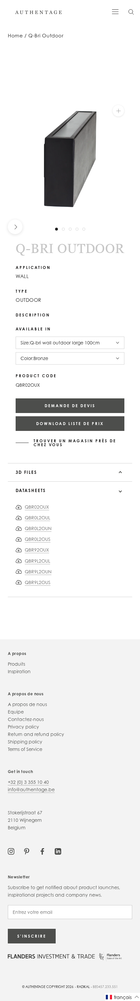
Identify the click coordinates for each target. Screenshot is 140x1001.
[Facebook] (42, 851)
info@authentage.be (31, 789)
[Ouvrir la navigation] (115, 11)
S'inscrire (31, 936)
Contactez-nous (26, 719)
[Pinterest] (26, 851)
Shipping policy (25, 741)
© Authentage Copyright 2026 (48, 987)
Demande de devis (70, 405)
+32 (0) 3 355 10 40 (28, 782)
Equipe (16, 711)
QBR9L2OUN (38, 571)
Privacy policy (23, 726)
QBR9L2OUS (37, 582)
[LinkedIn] (58, 851)
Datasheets (31, 490)
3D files (26, 472)
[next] (15, 227)
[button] (122, 997)
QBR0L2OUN (38, 528)
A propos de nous (27, 704)
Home (15, 36)
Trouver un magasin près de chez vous (75, 443)
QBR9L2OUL (37, 561)
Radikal (83, 987)
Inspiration (19, 671)
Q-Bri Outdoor (46, 36)
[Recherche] (131, 11)
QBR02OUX (37, 507)
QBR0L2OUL (37, 517)
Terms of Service (25, 749)
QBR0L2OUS (37, 539)
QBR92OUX (37, 550)
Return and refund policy (36, 734)
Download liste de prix (70, 423)
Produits (16, 664)
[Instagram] (11, 851)
